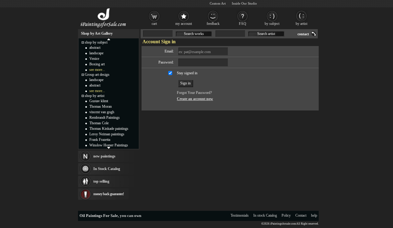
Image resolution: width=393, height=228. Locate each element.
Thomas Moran (100, 106)
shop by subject (96, 42)
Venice (94, 58)
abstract (94, 47)
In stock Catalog (265, 215)
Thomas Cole (99, 123)
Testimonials (240, 215)
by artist (301, 23)
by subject (272, 23)
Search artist (266, 34)
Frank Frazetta (99, 139)
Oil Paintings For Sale (99, 215)
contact (303, 34)
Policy (286, 215)
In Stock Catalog (106, 169)
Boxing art (97, 64)
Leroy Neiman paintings (106, 134)
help (314, 215)
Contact (300, 215)
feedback (213, 23)
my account (183, 23)
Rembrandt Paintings (104, 117)
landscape (96, 53)
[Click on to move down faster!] (108, 147)
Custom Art (218, 3)
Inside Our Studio (244, 3)
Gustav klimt (98, 101)
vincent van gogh (101, 112)
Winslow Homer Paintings (108, 145)
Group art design (97, 74)
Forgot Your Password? (194, 93)
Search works (194, 34)
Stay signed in (187, 73)
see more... (97, 70)
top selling (101, 181)
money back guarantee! (108, 194)
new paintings (104, 156)
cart (154, 23)
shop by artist (94, 96)
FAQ (242, 23)
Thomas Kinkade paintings (108, 128)
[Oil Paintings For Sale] (103, 27)
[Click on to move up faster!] (108, 39)
